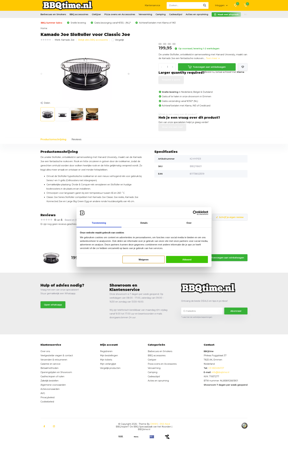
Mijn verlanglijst (108, 364)
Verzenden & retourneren (53, 359)
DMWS (154, 424)
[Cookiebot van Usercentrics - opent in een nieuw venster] (195, 213)
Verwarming (145, 14)
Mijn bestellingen (109, 355)
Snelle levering (78, 22)
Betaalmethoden (49, 368)
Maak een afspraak (228, 14)
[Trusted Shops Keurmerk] (245, 426)
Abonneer (236, 311)
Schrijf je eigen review (231, 217)
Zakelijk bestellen (49, 380)
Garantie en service (50, 364)
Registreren (106, 351)
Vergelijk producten (110, 368)
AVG (42, 393)
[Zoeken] (204, 5)
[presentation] (41, 74)
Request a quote (171, 79)
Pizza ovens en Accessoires (119, 14)
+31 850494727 (216, 368)
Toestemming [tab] (99, 222)
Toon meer (212, 58)
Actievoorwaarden (50, 389)
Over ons (45, 351)
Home (43, 28)
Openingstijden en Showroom (56, 372)
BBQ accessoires (79, 14)
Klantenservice (152, 5)
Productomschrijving (53, 139)
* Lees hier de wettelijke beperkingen (196, 317)
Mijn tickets (106, 359)
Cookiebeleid (47, 401)
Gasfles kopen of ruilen (52, 376)
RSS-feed (165, 424)
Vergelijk (119, 40)
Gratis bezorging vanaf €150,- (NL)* (112, 22)
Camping (161, 14)
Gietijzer (96, 14)
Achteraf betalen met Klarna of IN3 (157, 22)
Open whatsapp (53, 304)
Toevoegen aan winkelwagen (209, 67)
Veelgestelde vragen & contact (56, 355)
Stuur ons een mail (172, 127)
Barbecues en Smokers (53, 14)
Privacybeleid (47, 397)
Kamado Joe (67, 40)
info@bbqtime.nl (220, 372)
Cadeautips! (175, 14)
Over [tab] (189, 222)
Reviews (76, 139)
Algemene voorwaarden (53, 385)
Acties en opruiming (197, 14)
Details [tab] (144, 222)
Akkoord (186, 259)
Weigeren (143, 259)
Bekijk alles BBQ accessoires (93, 40)
